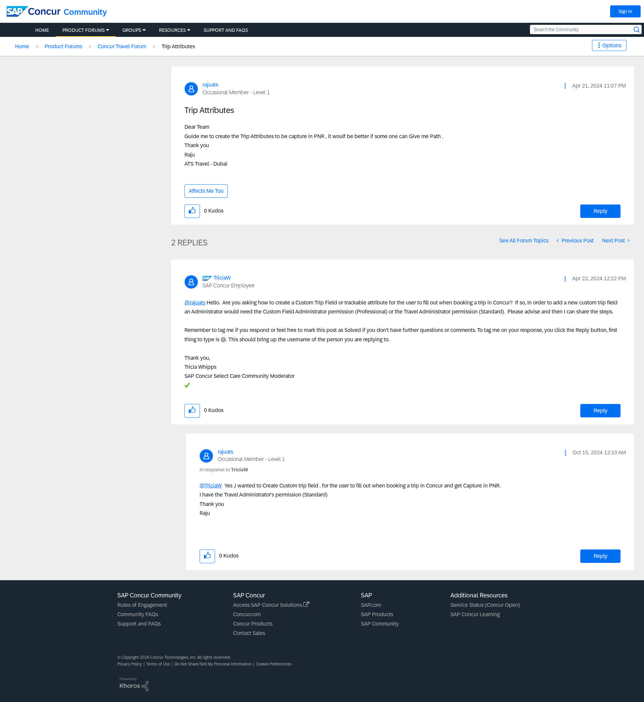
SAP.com (371, 605)
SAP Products (377, 614)
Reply (600, 211)
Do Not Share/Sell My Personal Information (213, 664)
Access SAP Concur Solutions (268, 605)
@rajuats (194, 302)
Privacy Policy (129, 664)
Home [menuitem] (42, 30)
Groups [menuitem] (131, 30)
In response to (224, 469)
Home (22, 46)
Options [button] (611, 45)
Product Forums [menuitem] (83, 30)
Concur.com (247, 614)
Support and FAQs (139, 624)
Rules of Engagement (142, 605)
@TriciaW (211, 485)
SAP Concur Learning (475, 614)
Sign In (625, 11)
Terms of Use (158, 664)
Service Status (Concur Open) (485, 605)
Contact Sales (249, 633)
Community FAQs (137, 614)
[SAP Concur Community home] (33, 11)
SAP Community (380, 624)
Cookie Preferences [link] (274, 664)
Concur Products (252, 624)
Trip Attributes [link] (178, 46)
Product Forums (63, 46)
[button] (565, 86)
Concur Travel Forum (122, 46)
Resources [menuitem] (172, 30)
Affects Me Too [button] (206, 191)
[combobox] (586, 29)
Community (85, 11)
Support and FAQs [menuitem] (226, 30)
